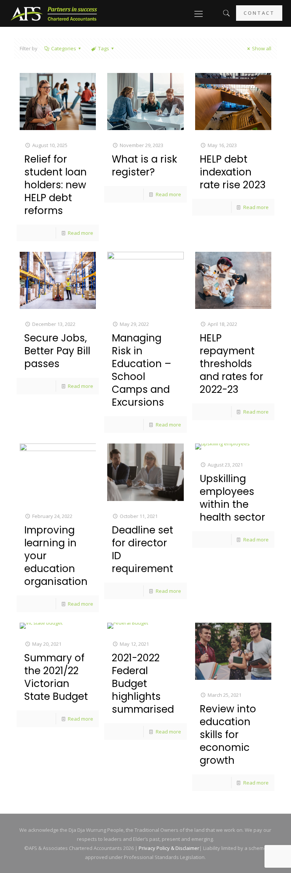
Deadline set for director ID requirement (142, 549)
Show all (261, 48)
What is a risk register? (144, 165)
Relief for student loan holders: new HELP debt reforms (55, 184)
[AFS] (54, 13)
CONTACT (259, 12)
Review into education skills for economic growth (228, 734)
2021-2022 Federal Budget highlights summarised (143, 683)
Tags (103, 48)
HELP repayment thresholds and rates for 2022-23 (231, 363)
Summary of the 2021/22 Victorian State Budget (56, 677)
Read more (80, 232)
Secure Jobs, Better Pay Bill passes (57, 351)
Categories (63, 48)
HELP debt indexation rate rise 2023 (233, 172)
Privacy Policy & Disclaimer (169, 848)
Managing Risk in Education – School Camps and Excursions (141, 370)
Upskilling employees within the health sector (232, 498)
